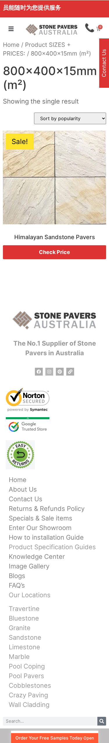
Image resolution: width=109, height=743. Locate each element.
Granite (20, 628)
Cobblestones (30, 685)
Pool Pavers (26, 676)
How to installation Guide (46, 537)
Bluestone (24, 618)
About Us (23, 489)
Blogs (17, 576)
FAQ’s (17, 585)
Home (11, 44)
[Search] (101, 721)
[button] (11, 28)
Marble (19, 656)
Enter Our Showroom (40, 528)
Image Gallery (29, 566)
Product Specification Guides (52, 547)
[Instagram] (49, 372)
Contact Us (25, 499)
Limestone (24, 647)
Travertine (24, 608)
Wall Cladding (29, 704)
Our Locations (30, 595)
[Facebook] (39, 372)
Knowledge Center (37, 556)
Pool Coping (27, 666)
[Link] (70, 372)
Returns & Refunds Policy (47, 508)
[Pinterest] (60, 372)
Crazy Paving (28, 695)
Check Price (54, 252)
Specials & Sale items (40, 518)
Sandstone (25, 637)
